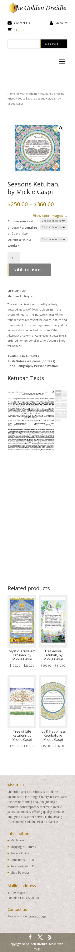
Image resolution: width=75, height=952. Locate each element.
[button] (61, 128)
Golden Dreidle (37, 944)
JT (39, 949)
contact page (37, 916)
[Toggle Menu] (62, 61)
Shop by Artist (19, 873)
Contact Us (22, 23)
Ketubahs (46, 94)
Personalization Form (24, 866)
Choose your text (21, 221)
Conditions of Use (22, 860)
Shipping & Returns (23, 847)
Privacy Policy (19, 853)
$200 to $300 (24, 98)
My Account (18, 840)
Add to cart (28, 269)
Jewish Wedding (27, 94)
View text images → (50, 215)
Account (62, 23)
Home (11, 94)
